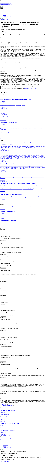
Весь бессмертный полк (5, 435)
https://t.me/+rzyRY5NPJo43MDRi (31, 88)
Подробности (3, 240)
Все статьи (2, 201)
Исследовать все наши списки (6, 405)
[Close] (0, 259)
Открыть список (3, 276)
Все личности (3, 224)
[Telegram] (4, 92)
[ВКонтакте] (1, 92)
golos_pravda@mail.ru (4, 461)
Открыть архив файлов (5, 91)
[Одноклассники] (3, 92)
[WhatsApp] (6, 92)
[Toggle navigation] (1, 8)
